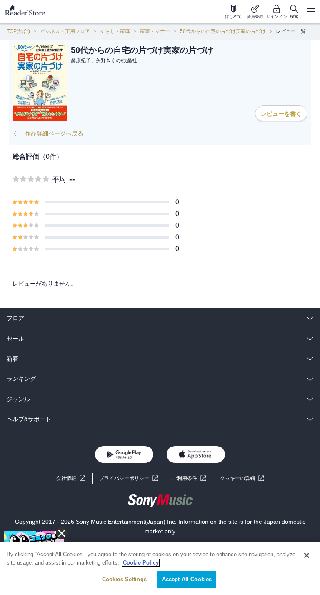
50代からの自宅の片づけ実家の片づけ (223, 31)
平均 (59, 179)
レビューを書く (281, 113)
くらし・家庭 (115, 31)
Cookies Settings (124, 579)
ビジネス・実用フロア (65, 31)
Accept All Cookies (187, 579)
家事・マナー (155, 31)
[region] (160, 568)
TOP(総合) (18, 31)
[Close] (307, 555)
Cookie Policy (141, 563)
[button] (242, 478)
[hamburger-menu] (310, 11)
